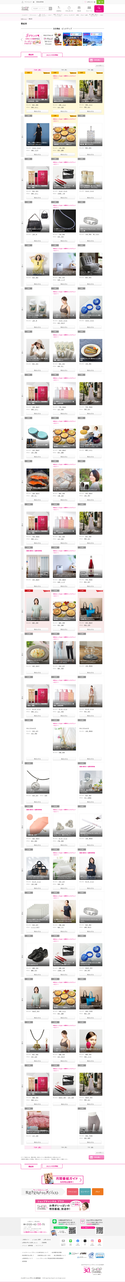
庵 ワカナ (96, 234)
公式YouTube (99, 1244)
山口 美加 (61, 107)
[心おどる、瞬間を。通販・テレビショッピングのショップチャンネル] (25, 8)
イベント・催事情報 (27, 1245)
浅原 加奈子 (35, 666)
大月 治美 (35, 1136)
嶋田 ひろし (89, 450)
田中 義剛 (61, 150)
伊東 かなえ (62, 105)
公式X (85, 1244)
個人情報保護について (60, 1255)
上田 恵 (34, 234)
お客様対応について (27, 1258)
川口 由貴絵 (87, 798)
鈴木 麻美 (34, 841)
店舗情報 (44, 1242)
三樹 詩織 (34, 884)
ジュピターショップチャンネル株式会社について (35, 1252)
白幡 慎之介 (87, 927)
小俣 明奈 (62, 148)
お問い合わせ (47, 1239)
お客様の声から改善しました (30, 1242)
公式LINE (70, 1244)
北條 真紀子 (35, 407)
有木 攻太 (87, 711)
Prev (22, 39)
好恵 (46, 795)
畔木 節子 (87, 582)
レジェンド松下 (35, 927)
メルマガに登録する (63, 1244)
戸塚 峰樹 (61, 841)
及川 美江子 (61, 323)
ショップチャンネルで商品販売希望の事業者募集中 (50, 1258)
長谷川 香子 (35, 1011)
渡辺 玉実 (87, 625)
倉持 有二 (61, 366)
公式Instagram (92, 1244)
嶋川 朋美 (35, 105)
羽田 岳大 (87, 107)
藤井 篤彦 (61, 668)
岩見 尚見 (61, 236)
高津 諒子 (35, 731)
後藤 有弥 (35, 968)
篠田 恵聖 (35, 623)
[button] (100, 1255)
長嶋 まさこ (34, 107)
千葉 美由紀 (35, 536)
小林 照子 (87, 970)
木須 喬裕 (34, 733)
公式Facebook (78, 1244)
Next (103, 39)
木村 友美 (34, 1057)
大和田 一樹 (61, 193)
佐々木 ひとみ (36, 709)
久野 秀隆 (34, 452)
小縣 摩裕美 (89, 666)
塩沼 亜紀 (35, 277)
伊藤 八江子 (34, 150)
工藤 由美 (61, 495)
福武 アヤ (61, 927)
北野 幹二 (34, 495)
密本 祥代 (35, 191)
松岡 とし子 (61, 280)
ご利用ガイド (25, 1239)
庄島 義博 (87, 1138)
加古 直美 (62, 536)
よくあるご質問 (36, 1239)
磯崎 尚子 (34, 970)
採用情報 (24, 1261)
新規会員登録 (40, 2)
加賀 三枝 (61, 884)
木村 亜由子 (35, 450)
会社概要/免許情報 (57, 1252)
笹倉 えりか (87, 1056)
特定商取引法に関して (28, 1255)
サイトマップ (39, 1245)
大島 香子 (87, 495)
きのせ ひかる (36, 148)
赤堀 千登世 (89, 1011)
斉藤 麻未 (62, 752)
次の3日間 (99, 65)
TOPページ (24, 19)
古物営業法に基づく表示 (44, 1255)
